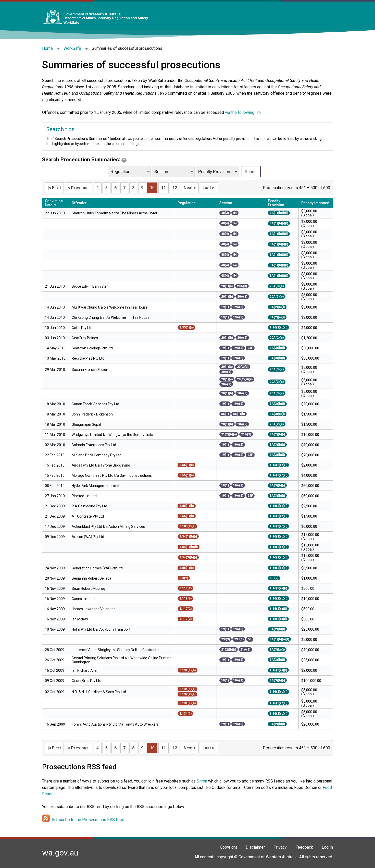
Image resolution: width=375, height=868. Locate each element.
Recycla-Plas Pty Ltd (88, 358)
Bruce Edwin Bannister (90, 286)
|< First (54, 187)
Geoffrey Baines (85, 338)
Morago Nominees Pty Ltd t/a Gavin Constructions (112, 475)
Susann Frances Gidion (90, 370)
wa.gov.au (60, 853)
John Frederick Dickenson (92, 414)
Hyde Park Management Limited (97, 486)
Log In (327, 847)
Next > (190, 187)
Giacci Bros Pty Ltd (86, 681)
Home (47, 48)
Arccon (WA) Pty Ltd (88, 537)
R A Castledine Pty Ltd (89, 506)
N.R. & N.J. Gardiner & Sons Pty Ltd (99, 692)
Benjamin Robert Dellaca (91, 578)
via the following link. (243, 112)
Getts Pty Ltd (82, 328)
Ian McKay (80, 619)
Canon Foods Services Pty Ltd (95, 404)
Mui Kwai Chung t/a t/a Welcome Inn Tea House (110, 307)
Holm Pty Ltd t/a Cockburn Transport (101, 629)
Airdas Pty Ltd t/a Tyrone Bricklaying (101, 465)
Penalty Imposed (315, 203)
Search (251, 171)
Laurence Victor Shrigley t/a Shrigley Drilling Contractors (116, 650)
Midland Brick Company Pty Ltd (96, 455)
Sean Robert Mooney (89, 588)
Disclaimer (255, 847)
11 (163, 187)
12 (174, 187)
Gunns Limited (83, 599)
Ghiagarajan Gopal (86, 424)
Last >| (209, 187)
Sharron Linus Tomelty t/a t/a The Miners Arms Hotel (114, 213)
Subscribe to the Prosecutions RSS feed (88, 819)
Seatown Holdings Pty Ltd (92, 348)
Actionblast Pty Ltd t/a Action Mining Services (108, 526)
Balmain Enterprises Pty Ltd (94, 445)
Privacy (280, 847)
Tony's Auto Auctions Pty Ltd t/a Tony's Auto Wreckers (115, 724)
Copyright (228, 847)
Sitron (202, 781)
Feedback (304, 847)
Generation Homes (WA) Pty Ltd (97, 568)
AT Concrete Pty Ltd (88, 516)
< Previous (79, 187)
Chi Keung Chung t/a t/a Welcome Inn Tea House (110, 317)
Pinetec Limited (84, 496)
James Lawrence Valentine (94, 609)
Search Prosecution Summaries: (83, 159)
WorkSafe (72, 48)
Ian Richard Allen (85, 670)
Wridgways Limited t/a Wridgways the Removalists (112, 435)
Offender (79, 203)
